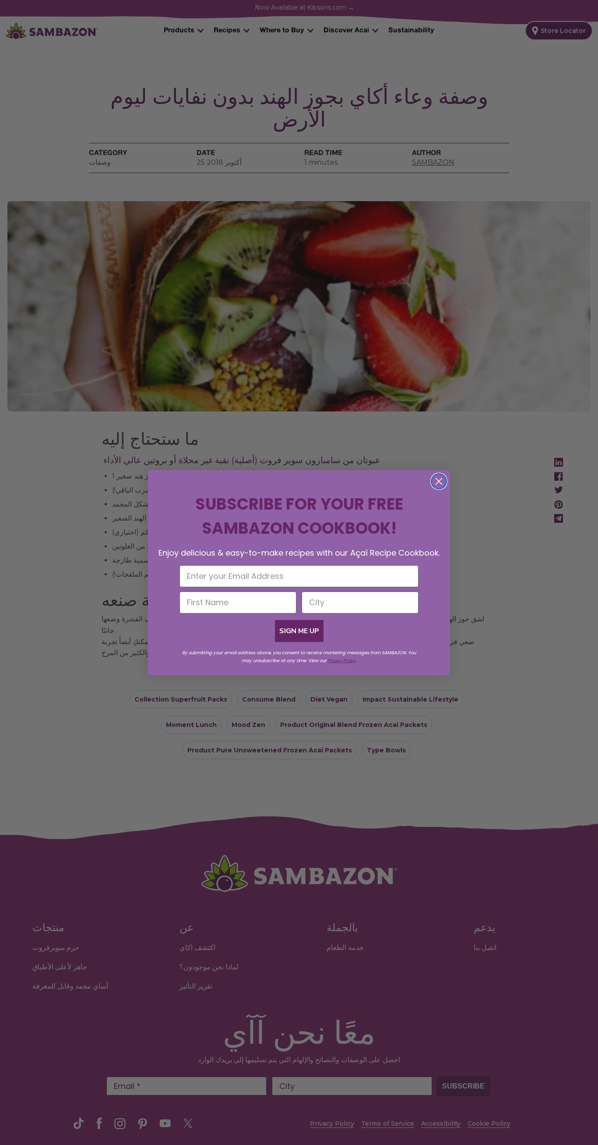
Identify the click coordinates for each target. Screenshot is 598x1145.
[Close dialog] (439, 481)
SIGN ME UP (299, 631)
